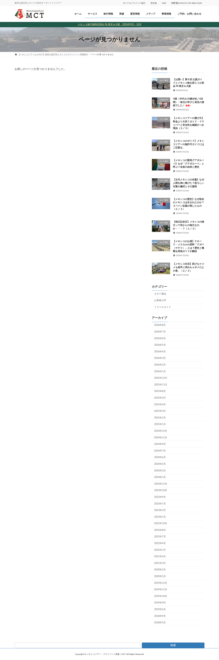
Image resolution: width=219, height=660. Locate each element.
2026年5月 (160, 345)
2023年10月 (160, 490)
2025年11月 (160, 385)
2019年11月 (160, 589)
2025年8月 (160, 391)
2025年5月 (160, 398)
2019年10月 (160, 596)
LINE (164, 3)
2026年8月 (160, 325)
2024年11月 (160, 437)
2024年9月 (160, 444)
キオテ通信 (160, 294)
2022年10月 (160, 523)
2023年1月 (160, 517)
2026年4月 (160, 351)
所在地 (154, 3)
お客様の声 (160, 300)
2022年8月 (160, 530)
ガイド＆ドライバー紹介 (134, 3)
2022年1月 (160, 550)
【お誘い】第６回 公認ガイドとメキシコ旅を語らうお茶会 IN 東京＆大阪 (188, 82)
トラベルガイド (162, 307)
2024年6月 (160, 457)
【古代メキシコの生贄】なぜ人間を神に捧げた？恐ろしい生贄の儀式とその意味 (188, 183)
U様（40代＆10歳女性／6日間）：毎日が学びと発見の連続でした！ (188, 102)
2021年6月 (160, 556)
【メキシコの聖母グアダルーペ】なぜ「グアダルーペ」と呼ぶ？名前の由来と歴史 (188, 163)
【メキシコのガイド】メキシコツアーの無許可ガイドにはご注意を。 (188, 144)
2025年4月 (160, 404)
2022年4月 (160, 543)
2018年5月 (160, 622)
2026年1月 (160, 371)
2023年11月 (160, 484)
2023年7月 (160, 503)
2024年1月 (160, 477)
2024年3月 (160, 464)
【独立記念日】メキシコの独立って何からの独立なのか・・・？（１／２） (188, 225)
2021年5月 (160, 563)
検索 (173, 645)
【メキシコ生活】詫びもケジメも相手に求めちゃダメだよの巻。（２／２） (188, 267)
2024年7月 (160, 451)
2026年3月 (160, 358)
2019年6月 (160, 609)
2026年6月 (160, 338)
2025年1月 (160, 424)
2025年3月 (160, 411)
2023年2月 (160, 510)
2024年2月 (160, 470)
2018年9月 (160, 616)
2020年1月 (160, 576)
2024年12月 (160, 431)
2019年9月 (160, 603)
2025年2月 (160, 418)
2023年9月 (160, 497)
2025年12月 (160, 378)
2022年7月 (160, 536)
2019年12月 (160, 583)
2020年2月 (160, 570)
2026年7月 (160, 332)
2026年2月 (160, 365)
